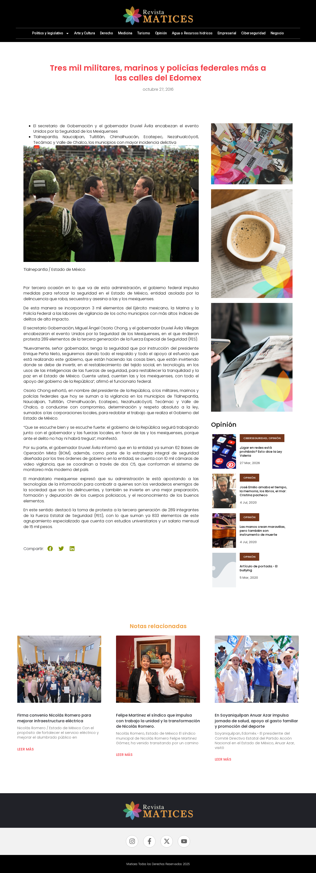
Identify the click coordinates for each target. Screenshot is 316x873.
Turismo (143, 33)
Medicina (125, 33)
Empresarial (226, 33)
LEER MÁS (25, 749)
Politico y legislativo (47, 33)
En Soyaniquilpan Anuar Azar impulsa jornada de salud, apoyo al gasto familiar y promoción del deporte (256, 720)
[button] (50, 549)
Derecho (106, 33)
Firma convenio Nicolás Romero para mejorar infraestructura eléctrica (54, 718)
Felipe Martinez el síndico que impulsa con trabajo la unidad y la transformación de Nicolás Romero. (158, 720)
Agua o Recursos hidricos (192, 33)
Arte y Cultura (84, 33)
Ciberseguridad (253, 33)
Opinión (161, 33)
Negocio (277, 33)
